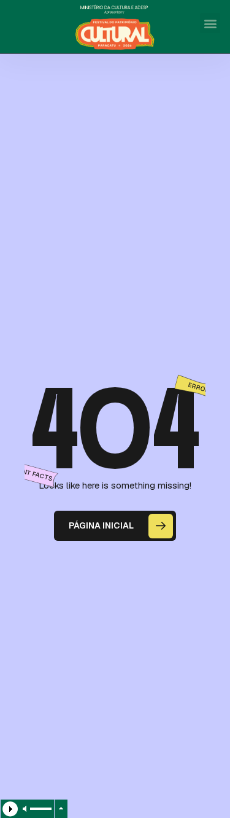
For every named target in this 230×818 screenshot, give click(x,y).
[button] (210, 23)
